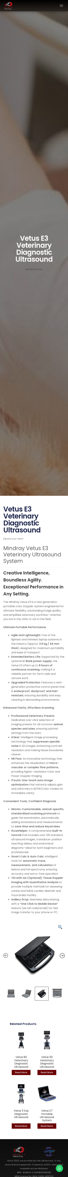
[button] (61, 5)
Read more (21, 1072)
